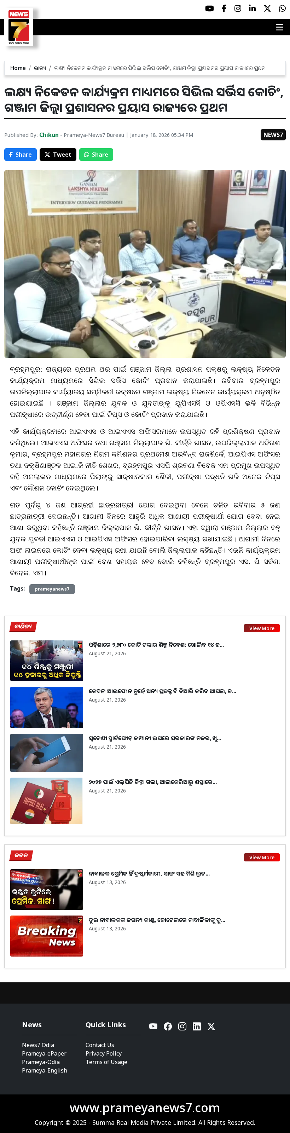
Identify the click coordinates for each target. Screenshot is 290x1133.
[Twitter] (211, 1028)
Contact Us (100, 1045)
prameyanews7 (52, 589)
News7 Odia (38, 1045)
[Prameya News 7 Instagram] (238, 8)
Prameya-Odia (41, 1062)
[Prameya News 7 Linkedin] (252, 8)
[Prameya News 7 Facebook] (224, 8)
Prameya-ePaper (44, 1053)
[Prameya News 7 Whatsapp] (282, 8)
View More (261, 628)
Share (24, 154)
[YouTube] (153, 1028)
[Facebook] (168, 1028)
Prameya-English (44, 1070)
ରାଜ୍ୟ (40, 67)
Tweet (62, 154)
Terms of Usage (106, 1062)
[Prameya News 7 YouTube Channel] (209, 8)
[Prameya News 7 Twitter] (267, 8)
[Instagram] (182, 1028)
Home (18, 67)
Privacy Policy (104, 1053)
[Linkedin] (197, 1028)
